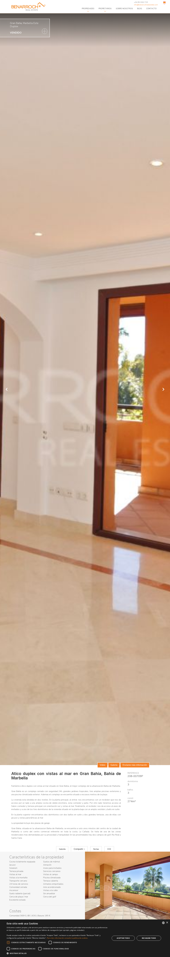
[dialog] (85, 938)
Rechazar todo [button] (149, 938)
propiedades (88, 8)
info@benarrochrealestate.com (146, 5)
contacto (151, 8)
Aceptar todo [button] (123, 938)
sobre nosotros (124, 8)
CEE (109, 849)
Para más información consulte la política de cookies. (67, 938)
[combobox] (163, 922)
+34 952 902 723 (141, 2)
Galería (113, 765)
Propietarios (105, 8)
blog (139, 8)
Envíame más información (135, 765)
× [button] (167, 923)
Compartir (79, 849)
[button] (57, 953)
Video (102, 765)
